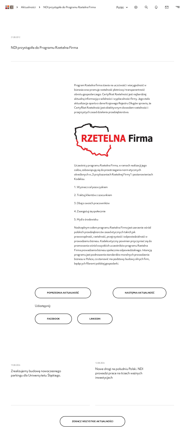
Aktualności (28, 7)
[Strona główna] (9, 7)
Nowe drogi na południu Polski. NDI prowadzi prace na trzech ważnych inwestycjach (119, 373)
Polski (120, 7)
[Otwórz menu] (176, 7)
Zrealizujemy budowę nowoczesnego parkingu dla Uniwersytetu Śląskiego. (36, 373)
